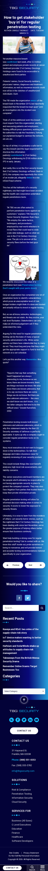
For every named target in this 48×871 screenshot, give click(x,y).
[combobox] (24, 691)
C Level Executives (21, 824)
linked (30, 177)
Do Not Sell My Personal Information (24, 856)
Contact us (24, 731)
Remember (31, 359)
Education (17, 828)
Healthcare (17, 837)
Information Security (22, 797)
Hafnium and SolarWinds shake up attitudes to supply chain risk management (21, 649)
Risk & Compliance (21, 789)
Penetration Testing (22, 793)
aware (34, 100)
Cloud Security (19, 802)
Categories (8, 686)
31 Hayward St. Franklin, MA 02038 (21, 752)
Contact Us (12, 868)
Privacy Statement (31, 853)
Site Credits (14, 853)
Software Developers (22, 841)
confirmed (12, 62)
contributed (16, 155)
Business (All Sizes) (22, 820)
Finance (16, 832)
